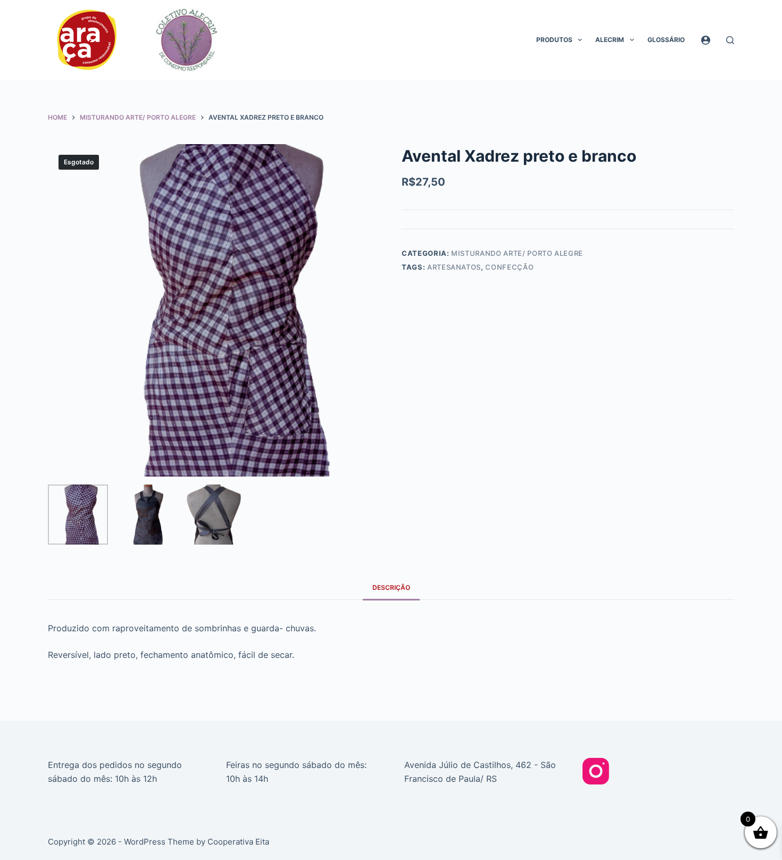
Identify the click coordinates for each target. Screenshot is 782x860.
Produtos (554, 40)
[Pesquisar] (730, 40)
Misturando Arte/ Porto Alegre (517, 253)
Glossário (666, 40)
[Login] (705, 40)
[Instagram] (596, 771)
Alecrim (609, 40)
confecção (509, 267)
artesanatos (454, 267)
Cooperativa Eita (238, 842)
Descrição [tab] (391, 587)
